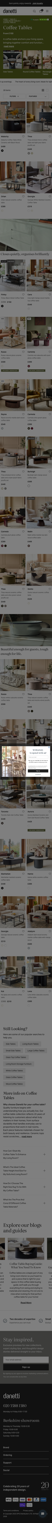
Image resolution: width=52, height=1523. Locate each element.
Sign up (38, 770)
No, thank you (38, 774)
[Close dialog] (49, 747)
